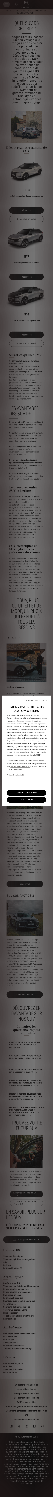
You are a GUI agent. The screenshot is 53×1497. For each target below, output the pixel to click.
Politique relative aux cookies (20, 766)
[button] (36, 701)
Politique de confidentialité (15, 775)
